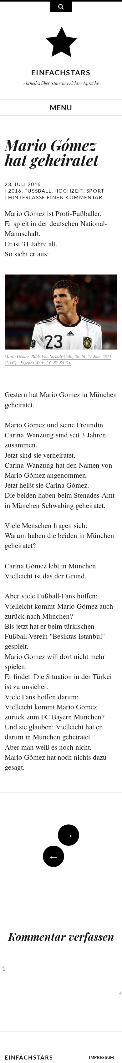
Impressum (101, 1057)
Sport (95, 191)
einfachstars (61, 72)
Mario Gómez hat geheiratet (52, 152)
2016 (14, 191)
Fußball (38, 191)
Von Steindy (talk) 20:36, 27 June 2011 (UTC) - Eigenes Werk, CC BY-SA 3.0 (58, 359)
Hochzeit (69, 191)
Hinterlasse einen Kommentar (55, 197)
